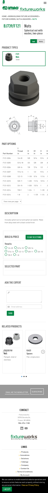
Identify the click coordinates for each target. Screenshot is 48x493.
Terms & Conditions (25, 471)
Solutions (25, 458)
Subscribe (37, 391)
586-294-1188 (24, 423)
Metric (41, 41)
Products (24, 452)
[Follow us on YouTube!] (26, 428)
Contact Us (25, 468)
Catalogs (24, 461)
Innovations (24, 455)
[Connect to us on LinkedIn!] (21, 428)
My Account (24, 475)
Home (4, 16)
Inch (33, 41)
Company (25, 465)
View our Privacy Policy (30, 485)
